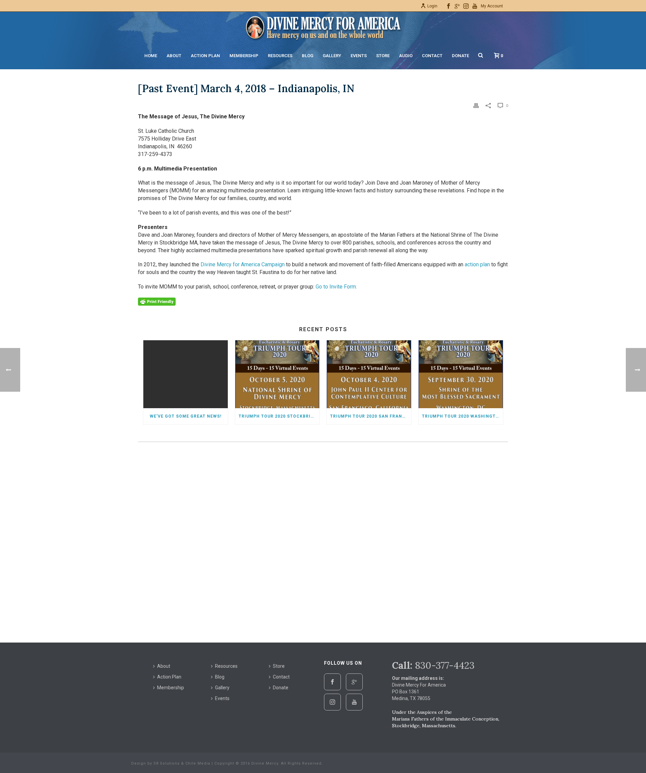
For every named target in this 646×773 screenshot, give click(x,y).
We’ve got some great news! (185, 416)
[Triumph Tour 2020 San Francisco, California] (369, 374)
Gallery (332, 55)
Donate (460, 55)
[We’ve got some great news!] (185, 374)
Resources (280, 55)
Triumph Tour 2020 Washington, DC (462, 416)
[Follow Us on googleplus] (354, 681)
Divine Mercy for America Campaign (243, 264)
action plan (477, 264)
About (174, 55)
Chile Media (197, 763)
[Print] (476, 105)
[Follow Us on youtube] (354, 702)
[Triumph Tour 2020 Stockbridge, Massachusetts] (277, 374)
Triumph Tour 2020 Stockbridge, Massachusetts (279, 416)
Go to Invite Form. (336, 286)
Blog (307, 55)
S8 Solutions (166, 763)
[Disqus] (323, 540)
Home (150, 55)
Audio (405, 55)
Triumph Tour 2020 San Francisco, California (370, 416)
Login (432, 6)
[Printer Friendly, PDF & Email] (157, 301)
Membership (243, 55)
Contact (432, 55)
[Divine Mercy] (322, 27)
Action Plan (205, 55)
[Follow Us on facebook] (332, 681)
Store (383, 55)
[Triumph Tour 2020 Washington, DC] (461, 374)
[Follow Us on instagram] (332, 702)
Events (359, 55)
